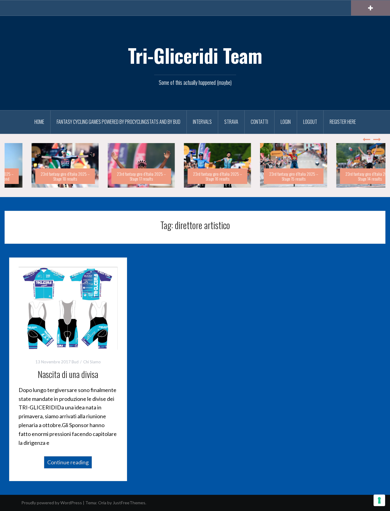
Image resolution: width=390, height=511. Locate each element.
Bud (75, 361)
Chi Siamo (92, 361)
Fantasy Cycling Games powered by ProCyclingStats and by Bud (118, 121)
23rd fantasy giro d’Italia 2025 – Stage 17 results (119, 176)
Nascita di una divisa (68, 374)
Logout (310, 121)
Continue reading (68, 462)
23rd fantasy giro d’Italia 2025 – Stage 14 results (347, 176)
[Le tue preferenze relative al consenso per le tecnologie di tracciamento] (379, 500)
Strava (231, 121)
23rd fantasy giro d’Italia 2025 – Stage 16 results (195, 176)
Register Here (343, 121)
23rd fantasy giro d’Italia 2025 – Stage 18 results (42, 176)
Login (286, 121)
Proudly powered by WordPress (51, 502)
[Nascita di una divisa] (68, 307)
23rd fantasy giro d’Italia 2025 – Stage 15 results (271, 176)
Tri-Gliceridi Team (195, 55)
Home (39, 121)
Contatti (259, 121)
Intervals (202, 121)
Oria (102, 502)
